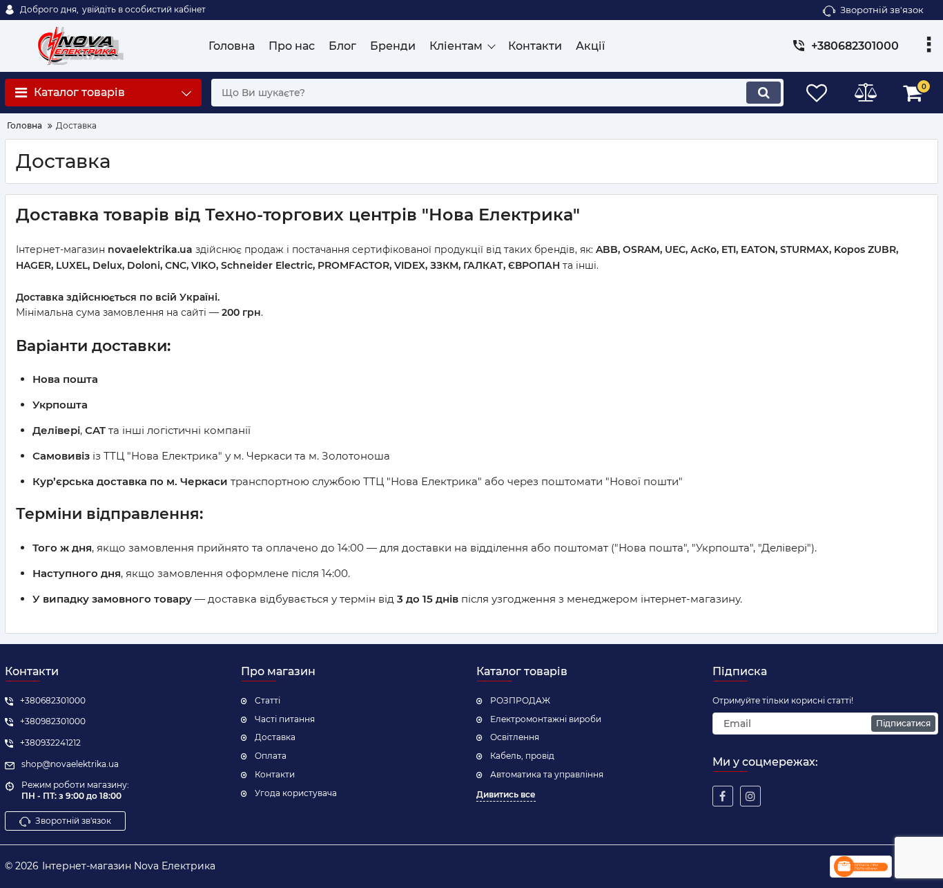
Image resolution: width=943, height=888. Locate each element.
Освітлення (514, 737)
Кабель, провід (522, 755)
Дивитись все (506, 794)
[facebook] (722, 796)
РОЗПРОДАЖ (520, 700)
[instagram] (750, 796)
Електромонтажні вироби (545, 719)
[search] (763, 93)
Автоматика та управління (546, 774)
